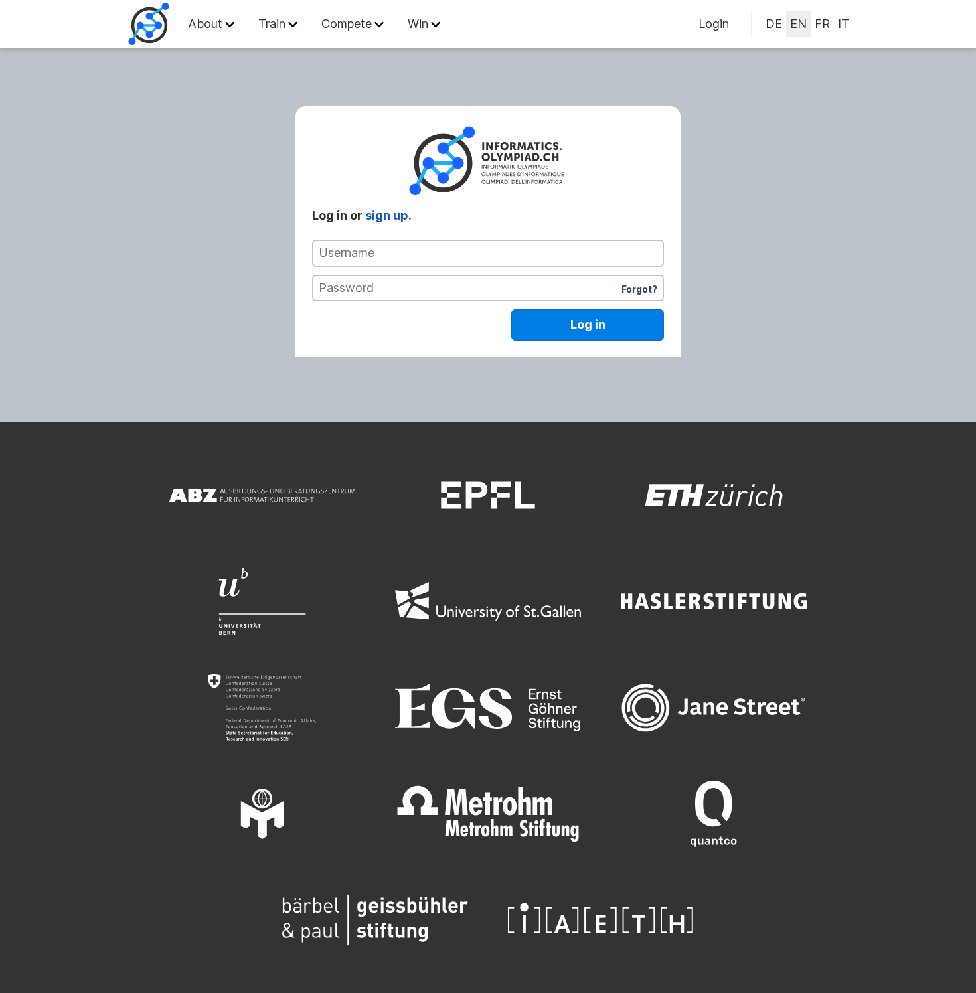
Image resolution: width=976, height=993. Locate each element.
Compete (346, 24)
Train (271, 24)
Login (713, 24)
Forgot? (639, 289)
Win (418, 24)
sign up (386, 215)
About (205, 24)
